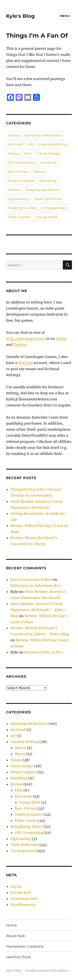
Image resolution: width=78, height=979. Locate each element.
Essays (13, 153)
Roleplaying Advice (42, 190)
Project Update (21, 181)
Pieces (39, 172)
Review (14, 190)
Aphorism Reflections (43, 135)
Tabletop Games (22, 208)
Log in (15, 886)
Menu (65, 16)
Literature (48, 162)
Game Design (48, 153)
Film (28, 153)
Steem (61, 338)
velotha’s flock (18, 957)
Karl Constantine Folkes (31, 579)
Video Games (19, 217)
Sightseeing (18, 199)
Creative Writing (52, 144)
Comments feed (23, 898)
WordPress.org (23, 904)
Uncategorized (54, 208)
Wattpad (25, 363)
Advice (14, 135)
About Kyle (15, 936)
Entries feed (20, 892)
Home (11, 925)
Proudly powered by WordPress (46, 971)
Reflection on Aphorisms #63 (35, 585)
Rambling (47, 181)
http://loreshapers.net (25, 338)
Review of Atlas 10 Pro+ (44, 652)
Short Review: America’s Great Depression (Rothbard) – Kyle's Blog (37, 610)
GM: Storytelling (21, 162)
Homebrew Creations (24, 946)
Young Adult (46, 217)
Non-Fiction (18, 172)
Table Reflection (48, 199)
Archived (15, 144)
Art (30, 144)
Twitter (19, 344)
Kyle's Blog (20, 16)
